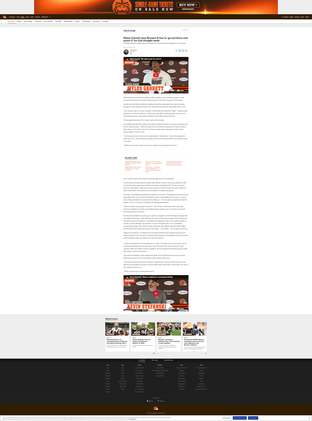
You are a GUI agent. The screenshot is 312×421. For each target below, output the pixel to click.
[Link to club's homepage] (4, 17)
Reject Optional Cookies (240, 418)
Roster (107, 367)
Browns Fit (201, 370)
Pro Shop (201, 375)
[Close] (309, 418)
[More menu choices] (50, 17)
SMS (201, 381)
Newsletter (201, 378)
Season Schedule (160, 367)
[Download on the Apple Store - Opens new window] (150, 401)
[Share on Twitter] (179, 51)
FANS (181, 365)
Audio (122, 375)
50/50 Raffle (181, 389)
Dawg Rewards (181, 386)
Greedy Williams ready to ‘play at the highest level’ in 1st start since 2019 (133, 168)
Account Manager (139, 373)
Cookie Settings (226, 418)
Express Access (139, 386)
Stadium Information (201, 386)
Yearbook (108, 391)
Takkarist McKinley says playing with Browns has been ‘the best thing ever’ (133, 163)
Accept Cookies (253, 418)
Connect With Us (201, 383)
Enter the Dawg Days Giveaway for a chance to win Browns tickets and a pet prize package (174, 163)
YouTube (123, 389)
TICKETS (139, 365)
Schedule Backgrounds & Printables (160, 370)
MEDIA (122, 365)
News (122, 367)
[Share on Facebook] (176, 51)
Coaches (108, 370)
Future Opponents (160, 373)
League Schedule (160, 375)
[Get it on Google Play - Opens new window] (161, 402)
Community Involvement (201, 367)
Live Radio (122, 378)
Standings (107, 383)
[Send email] (183, 51)
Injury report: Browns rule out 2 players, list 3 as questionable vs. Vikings (154, 163)
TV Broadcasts (123, 383)
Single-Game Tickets (139, 367)
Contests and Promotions (181, 367)
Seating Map (139, 381)
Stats (108, 381)
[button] (154, 353)
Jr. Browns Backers (181, 381)
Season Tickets (139, 370)
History (107, 389)
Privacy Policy (132, 419)
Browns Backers (181, 378)
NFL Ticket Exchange (139, 389)
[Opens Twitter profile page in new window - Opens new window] (131, 54)
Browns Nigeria (201, 373)
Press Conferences (123, 381)
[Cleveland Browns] (156, 408)
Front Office (107, 386)
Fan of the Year (181, 373)
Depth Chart (107, 373)
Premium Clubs (139, 378)
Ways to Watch (122, 386)
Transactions (107, 378)
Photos (122, 373)
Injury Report (107, 375)
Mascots (181, 375)
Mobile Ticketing (139, 383)
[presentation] (206, 353)
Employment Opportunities (201, 389)
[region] (156, 418)
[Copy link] (186, 50)
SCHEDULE (160, 365)
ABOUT (201, 365)
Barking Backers (181, 383)
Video (122, 370)
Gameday (181, 370)
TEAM (107, 365)
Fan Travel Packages (139, 391)
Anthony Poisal (133, 50)
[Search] (282, 17)
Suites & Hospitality (139, 375)
